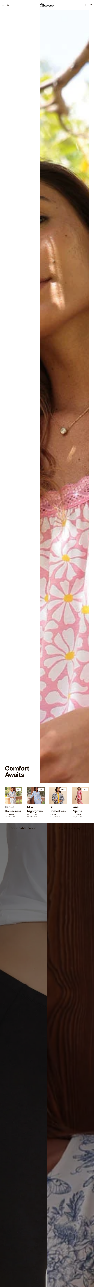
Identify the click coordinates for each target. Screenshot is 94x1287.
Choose (20, 800)
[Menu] (3, 5)
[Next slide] (19, 795)
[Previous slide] (7, 795)
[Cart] (91, 5)
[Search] (8, 5)
